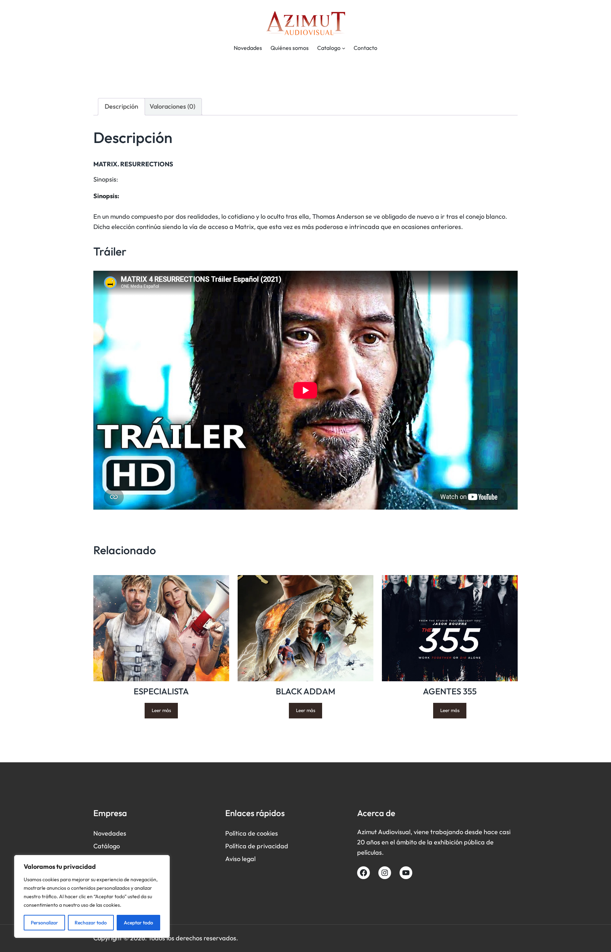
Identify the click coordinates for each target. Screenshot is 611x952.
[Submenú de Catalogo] (343, 48)
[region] (92, 896)
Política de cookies (251, 833)
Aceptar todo (138, 922)
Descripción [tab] (121, 106)
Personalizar (44, 922)
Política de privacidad (256, 846)
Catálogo (106, 846)
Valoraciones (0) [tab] (172, 106)
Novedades (109, 833)
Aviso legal (240, 859)
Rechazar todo (91, 922)
